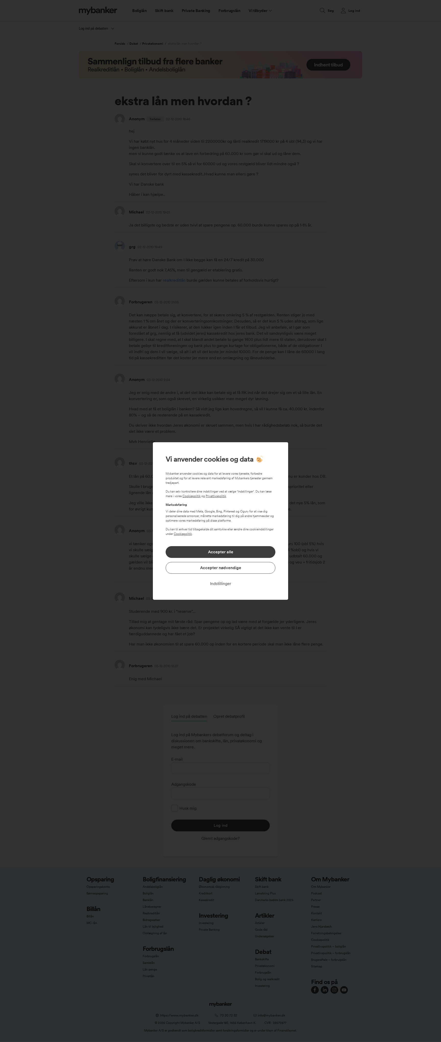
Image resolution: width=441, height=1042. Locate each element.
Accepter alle (220, 551)
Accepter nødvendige (220, 567)
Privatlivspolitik (216, 496)
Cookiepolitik (191, 496)
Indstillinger (220, 583)
